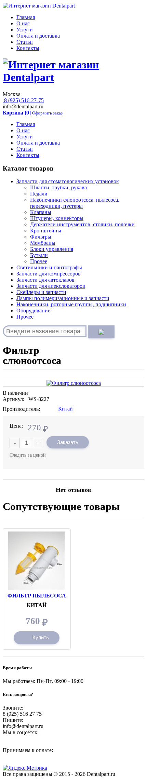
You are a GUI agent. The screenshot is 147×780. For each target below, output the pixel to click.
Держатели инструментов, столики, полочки (82, 224)
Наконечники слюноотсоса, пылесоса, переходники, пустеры (74, 203)
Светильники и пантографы (49, 267)
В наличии (15, 393)
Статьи (24, 42)
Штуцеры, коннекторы (56, 218)
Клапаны (40, 212)
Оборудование (33, 310)
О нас (23, 23)
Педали (39, 194)
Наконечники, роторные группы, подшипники (71, 304)
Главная (25, 17)
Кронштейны (45, 230)
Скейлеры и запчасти (41, 292)
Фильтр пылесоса (37, 596)
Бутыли (39, 255)
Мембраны (42, 243)
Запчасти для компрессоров (48, 274)
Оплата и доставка (38, 36)
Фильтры (40, 237)
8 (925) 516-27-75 (23, 100)
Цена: (16, 426)
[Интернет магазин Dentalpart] (39, 6)
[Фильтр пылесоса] (37, 534)
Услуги (24, 29)
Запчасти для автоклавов (45, 280)
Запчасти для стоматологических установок (67, 181)
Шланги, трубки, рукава (58, 187)
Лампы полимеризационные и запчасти (62, 298)
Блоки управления (51, 249)
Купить (40, 637)
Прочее (38, 261)
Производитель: (21, 409)
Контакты (27, 48)
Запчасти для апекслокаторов (50, 286)
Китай (65, 409)
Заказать (67, 442)
